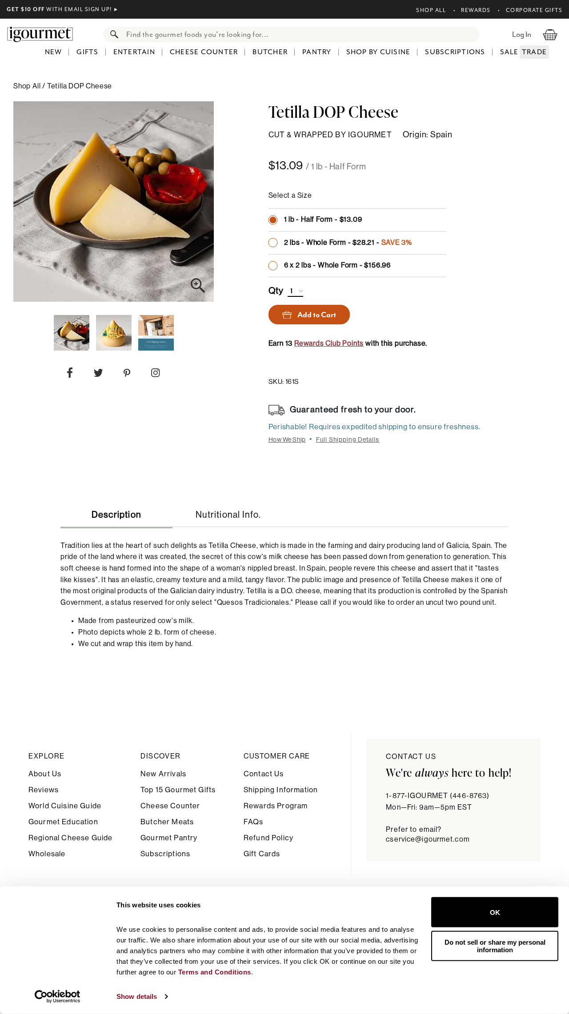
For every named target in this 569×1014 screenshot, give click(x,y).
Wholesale (46, 854)
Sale (509, 52)
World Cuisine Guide (64, 806)
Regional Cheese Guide (70, 838)
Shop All (431, 10)
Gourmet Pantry (168, 838)
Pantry (317, 52)
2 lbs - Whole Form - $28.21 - (348, 242)
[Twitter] (98, 375)
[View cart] (550, 34)
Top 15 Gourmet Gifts (178, 790)
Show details (136, 996)
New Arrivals (163, 774)
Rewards (476, 10)
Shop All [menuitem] (27, 86)
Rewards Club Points (329, 343)
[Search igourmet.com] (112, 34)
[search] (300, 34)
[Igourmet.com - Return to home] (44, 34)
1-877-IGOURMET (437, 795)
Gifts (87, 52)
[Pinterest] (127, 375)
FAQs (254, 822)
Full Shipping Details (348, 440)
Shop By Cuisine (378, 52)
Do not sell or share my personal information (495, 945)
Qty (276, 291)
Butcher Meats (167, 822)
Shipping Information (281, 790)
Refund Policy (268, 838)
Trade (534, 52)
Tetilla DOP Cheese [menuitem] (79, 86)
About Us (44, 774)
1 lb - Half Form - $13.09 (323, 219)
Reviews (43, 790)
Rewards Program (276, 806)
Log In (521, 34)
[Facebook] (69, 374)
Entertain (134, 52)
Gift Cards (262, 854)
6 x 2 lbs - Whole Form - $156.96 (337, 265)
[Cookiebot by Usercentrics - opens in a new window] (57, 996)
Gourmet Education (63, 822)
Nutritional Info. (228, 515)
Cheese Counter (204, 52)
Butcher (270, 52)
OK (495, 912)
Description (116, 515)
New (53, 52)
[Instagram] (155, 374)
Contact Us (264, 774)
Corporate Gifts (534, 10)
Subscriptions (455, 52)
